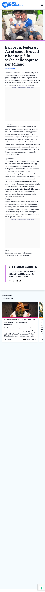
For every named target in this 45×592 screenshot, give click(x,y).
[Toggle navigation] (42, 5)
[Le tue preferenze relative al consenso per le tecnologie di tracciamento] (41, 588)
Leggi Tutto (31, 339)
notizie (23, 253)
